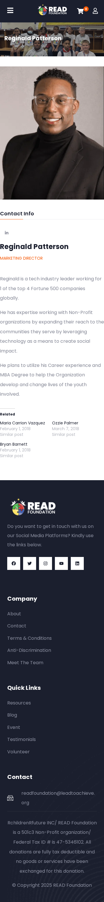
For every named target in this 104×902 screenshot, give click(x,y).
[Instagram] (45, 563)
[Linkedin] (77, 563)
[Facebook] (13, 563)
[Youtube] (61, 563)
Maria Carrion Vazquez (22, 423)
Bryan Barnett (13, 444)
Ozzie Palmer (65, 423)
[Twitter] (29, 563)
